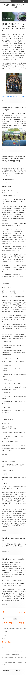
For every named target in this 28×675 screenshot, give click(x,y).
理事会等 (3, 638)
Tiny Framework (5, 670)
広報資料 (3, 633)
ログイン (19, 670)
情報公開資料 (4, 635)
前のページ (6, 612)
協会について (4, 631)
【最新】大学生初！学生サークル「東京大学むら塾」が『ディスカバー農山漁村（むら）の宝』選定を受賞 (14, 27)
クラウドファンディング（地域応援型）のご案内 (12, 651)
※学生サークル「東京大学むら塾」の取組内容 (14, 96)
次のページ (22, 612)
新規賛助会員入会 (5, 636)
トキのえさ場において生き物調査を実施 (10, 654)
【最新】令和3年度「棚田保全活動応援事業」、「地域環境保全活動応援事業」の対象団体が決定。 (14, 158)
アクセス (3, 626)
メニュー (26, 1)
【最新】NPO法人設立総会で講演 (13, 559)
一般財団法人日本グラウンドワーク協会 (14, 6)
